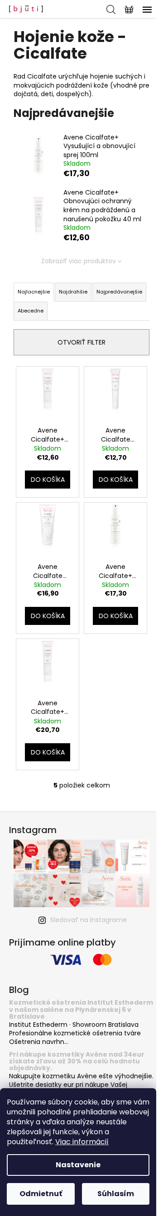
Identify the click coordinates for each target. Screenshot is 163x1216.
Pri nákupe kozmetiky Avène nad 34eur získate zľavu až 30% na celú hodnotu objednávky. (76, 1061)
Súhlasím (115, 1193)
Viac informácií (82, 1142)
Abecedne (30, 310)
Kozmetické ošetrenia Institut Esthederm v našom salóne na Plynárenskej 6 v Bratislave (81, 1009)
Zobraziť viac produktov (78, 261)
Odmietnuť (40, 1193)
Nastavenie (78, 1165)
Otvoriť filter (81, 342)
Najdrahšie (73, 291)
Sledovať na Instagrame (88, 919)
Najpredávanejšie (119, 291)
